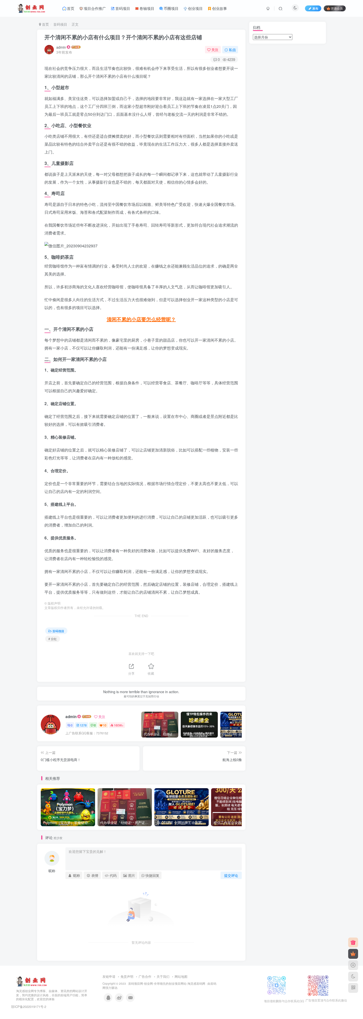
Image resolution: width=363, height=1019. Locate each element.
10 (104, 725)
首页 (45, 24)
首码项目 (60, 24)
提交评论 (231, 875)
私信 (232, 49)
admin (61, 47)
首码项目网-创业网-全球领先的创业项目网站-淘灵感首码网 (166, 983)
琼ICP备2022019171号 (27, 1006)
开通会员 (337, 8)
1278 (83, 725)
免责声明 (127, 976)
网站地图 (181, 976)
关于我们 (163, 976)
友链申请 (108, 976)
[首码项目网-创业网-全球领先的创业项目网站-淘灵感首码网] (31, 981)
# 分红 (52, 639)
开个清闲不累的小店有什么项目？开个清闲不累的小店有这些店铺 (123, 37)
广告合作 (145, 976)
